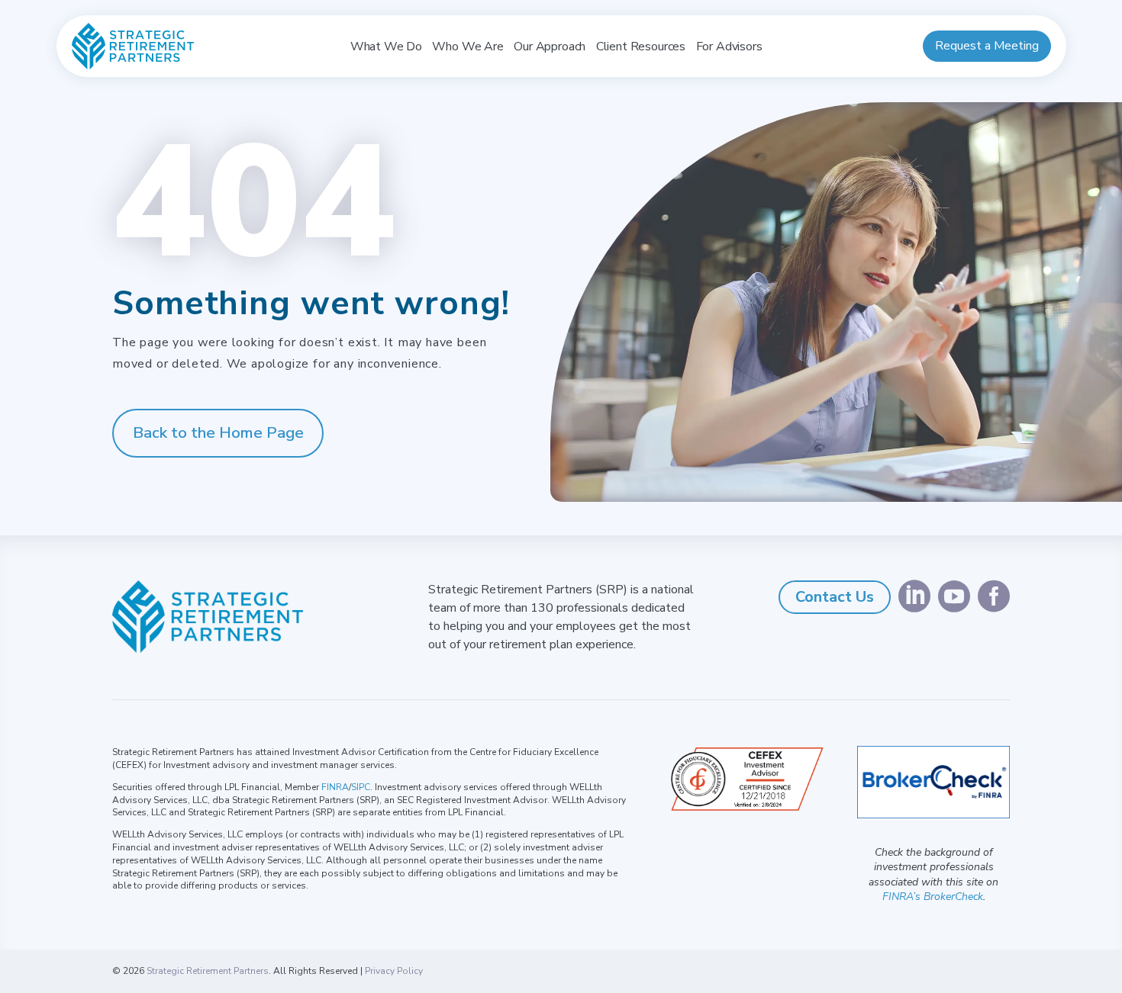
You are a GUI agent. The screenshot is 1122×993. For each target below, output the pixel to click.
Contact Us (834, 596)
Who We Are (467, 46)
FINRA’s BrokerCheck (932, 896)
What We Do (386, 46)
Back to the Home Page (218, 432)
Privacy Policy (394, 971)
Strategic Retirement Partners (208, 971)
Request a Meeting (987, 45)
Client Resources (640, 46)
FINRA (335, 787)
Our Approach (549, 46)
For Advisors (729, 46)
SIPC (360, 787)
